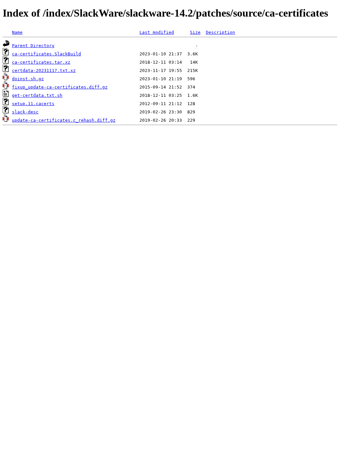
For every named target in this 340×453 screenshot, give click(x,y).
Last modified (156, 32)
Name (17, 32)
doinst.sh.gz (28, 78)
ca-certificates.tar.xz (41, 62)
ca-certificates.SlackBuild (46, 53)
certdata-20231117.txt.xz (44, 70)
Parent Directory (33, 45)
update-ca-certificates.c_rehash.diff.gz (64, 120)
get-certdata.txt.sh (37, 95)
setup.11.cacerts (33, 103)
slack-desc (25, 111)
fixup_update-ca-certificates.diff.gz (60, 87)
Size (195, 32)
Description (220, 32)
